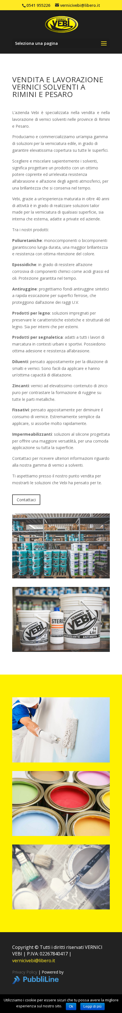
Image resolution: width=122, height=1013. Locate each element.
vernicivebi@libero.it (33, 960)
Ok (71, 1006)
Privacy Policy (24, 972)
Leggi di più (92, 1006)
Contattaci (26, 499)
